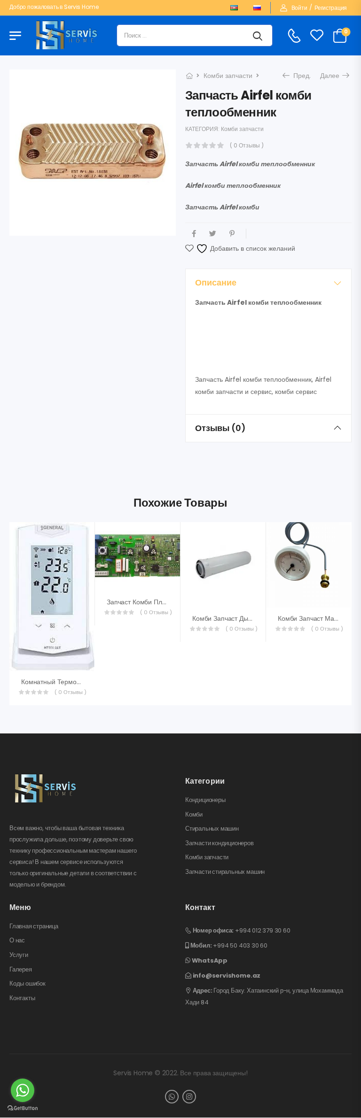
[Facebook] (194, 233)
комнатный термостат (55, 681)
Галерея (20, 969)
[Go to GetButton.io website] (23, 1108)
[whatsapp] (172, 1096)
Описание (215, 282)
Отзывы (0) (220, 428)
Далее (332, 75)
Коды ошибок (27, 983)
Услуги (18, 955)
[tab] (268, 282)
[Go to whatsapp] (22, 1090)
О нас (17, 940)
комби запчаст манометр (317, 618)
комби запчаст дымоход (229, 618)
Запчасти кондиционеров (219, 843)
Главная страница (33, 926)
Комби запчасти (228, 75)
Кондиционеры (205, 800)
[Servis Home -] (67, 36)
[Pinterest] (232, 233)
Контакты (22, 998)
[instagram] (189, 1096)
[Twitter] (212, 233)
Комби (194, 814)
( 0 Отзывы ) (247, 145)
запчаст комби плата (139, 602)
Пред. (301, 75)
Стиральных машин (212, 829)
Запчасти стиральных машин (225, 872)
